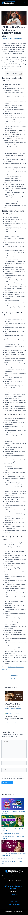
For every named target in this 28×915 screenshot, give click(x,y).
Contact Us (14, 898)
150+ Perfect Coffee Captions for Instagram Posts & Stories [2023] (12, 704)
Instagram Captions (9, 708)
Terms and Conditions (14, 904)
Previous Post (14, 675)
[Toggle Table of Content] (20, 73)
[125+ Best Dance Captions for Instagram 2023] (11, 858)
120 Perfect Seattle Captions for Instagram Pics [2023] (14, 718)
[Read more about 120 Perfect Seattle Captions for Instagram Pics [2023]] (12, 713)
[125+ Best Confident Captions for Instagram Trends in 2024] (12, 846)
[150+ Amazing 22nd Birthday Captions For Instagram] (12, 804)
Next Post (14, 679)
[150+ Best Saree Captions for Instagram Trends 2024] (10, 834)
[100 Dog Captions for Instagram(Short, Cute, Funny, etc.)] (12, 821)
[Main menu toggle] (25, 3)
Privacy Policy (14, 901)
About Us (14, 894)
